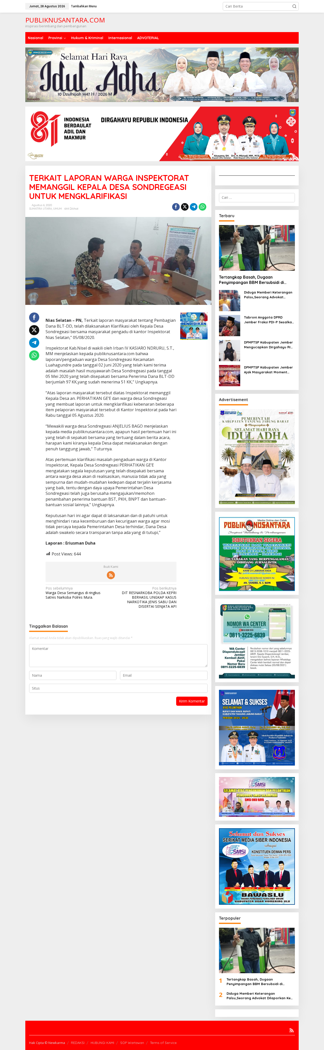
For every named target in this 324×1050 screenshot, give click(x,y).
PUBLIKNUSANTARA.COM (65, 20)
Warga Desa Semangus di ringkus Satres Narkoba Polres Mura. (73, 593)
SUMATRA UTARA (40, 208)
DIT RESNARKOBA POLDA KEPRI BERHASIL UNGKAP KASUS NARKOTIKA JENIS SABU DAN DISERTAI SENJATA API (149, 597)
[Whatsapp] (202, 207)
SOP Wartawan (132, 1043)
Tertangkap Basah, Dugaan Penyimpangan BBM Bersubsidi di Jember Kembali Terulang (251, 280)
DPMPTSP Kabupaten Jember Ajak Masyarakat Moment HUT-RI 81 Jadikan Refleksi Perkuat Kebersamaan (268, 369)
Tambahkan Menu (84, 6)
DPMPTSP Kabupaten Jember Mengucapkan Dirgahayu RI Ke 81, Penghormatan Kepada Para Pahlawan (269, 344)
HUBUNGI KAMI (102, 1043)
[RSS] (111, 575)
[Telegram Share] (193, 207)
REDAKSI (78, 1043)
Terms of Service (163, 1043)
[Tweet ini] (185, 207)
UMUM (57, 208)
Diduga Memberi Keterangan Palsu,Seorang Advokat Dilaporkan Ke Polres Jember (268, 294)
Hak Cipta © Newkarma (47, 1042)
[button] (294, 6)
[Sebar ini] (176, 207)
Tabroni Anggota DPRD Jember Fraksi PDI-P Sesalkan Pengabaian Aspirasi (269, 319)
